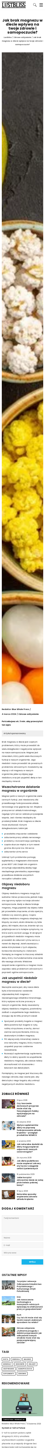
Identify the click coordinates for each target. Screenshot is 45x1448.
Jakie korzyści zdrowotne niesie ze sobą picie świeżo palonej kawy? (30, 1181)
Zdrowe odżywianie (28, 714)
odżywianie (8, 1369)
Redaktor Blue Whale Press (15, 709)
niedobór (20, 1364)
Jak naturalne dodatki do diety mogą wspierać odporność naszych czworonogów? (30, 1148)
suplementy (8, 1374)
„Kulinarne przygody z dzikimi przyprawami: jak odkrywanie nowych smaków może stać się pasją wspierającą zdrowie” (29, 1337)
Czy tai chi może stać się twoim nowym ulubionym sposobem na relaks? (29, 1320)
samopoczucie (25, 1369)
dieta (5, 1359)
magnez (27, 1359)
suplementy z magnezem (14, 860)
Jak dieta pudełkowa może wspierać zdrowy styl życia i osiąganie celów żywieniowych (29, 1165)
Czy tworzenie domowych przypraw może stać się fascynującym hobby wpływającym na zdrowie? (28, 1109)
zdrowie (22, 1374)
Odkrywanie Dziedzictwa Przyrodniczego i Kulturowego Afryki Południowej (29, 1287)
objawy (32, 1364)
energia (16, 1359)
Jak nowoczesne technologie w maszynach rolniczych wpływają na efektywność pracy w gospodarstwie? (30, 1304)
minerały (7, 1364)
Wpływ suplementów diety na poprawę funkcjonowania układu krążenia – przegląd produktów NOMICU (29, 1130)
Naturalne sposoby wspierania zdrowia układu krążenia (27, 1197)
